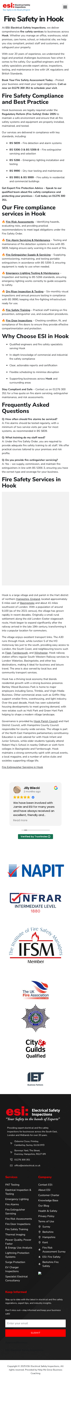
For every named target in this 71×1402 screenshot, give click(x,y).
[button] (65, 7)
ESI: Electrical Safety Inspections (24, 1350)
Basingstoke (27, 603)
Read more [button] (20, 820)
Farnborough (20, 653)
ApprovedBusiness (16, 1342)
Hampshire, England (28, 599)
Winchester (41, 653)
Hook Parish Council (46, 721)
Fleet (8, 653)
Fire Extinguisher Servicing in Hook (22, 767)
